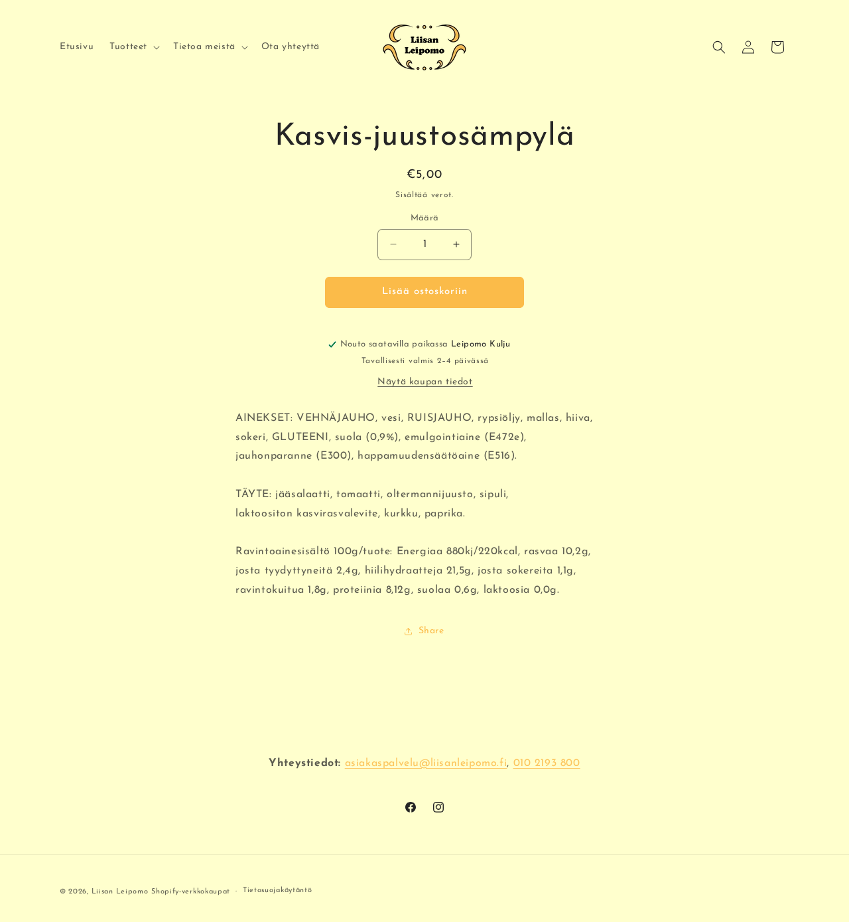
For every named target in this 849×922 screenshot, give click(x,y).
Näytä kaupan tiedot (424, 382)
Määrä (425, 218)
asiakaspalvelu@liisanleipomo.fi (426, 763)
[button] (133, 47)
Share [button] (431, 631)
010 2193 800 (546, 763)
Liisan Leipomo (120, 891)
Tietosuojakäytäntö (277, 890)
